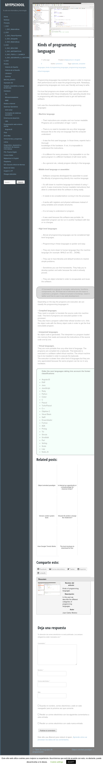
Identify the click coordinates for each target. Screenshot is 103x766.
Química (8, 76)
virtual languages (43, 71)
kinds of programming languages (57, 67)
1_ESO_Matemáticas (12, 29)
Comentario (42, 643)
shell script (8, 110)
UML (6, 121)
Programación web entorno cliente (13, 125)
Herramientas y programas (13, 139)
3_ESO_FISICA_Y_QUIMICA (15, 54)
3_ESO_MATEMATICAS (13, 51)
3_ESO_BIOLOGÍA (11, 48)
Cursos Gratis (8, 155)
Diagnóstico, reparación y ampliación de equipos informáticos (12, 147)
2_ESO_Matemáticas (12, 42)
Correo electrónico (44, 681)
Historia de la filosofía (12, 70)
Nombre (40, 670)
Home (6, 16)
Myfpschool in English (11, 158)
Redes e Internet (9, 103)
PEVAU (6, 64)
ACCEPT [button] (71, 762)
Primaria (7, 23)
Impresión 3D (8, 83)
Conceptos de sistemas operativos (13, 114)
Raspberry (7, 161)
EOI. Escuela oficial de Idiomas (14, 164)
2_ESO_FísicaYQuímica (13, 35)
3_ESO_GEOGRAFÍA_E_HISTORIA (17, 57)
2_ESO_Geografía (11, 39)
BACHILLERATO (9, 79)
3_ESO (6, 45)
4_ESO (6, 61)
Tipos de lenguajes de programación (43, 750)
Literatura (8, 73)
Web (39, 692)
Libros (6, 142)
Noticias (6, 20)
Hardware (7, 91)
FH (6, 94)
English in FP (8, 171)
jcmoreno (59, 63)
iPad (5, 132)
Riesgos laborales (10, 174)
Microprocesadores (11, 97)
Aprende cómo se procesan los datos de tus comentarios (62, 738)
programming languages (77, 67)
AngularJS (8, 129)
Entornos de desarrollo (11, 118)
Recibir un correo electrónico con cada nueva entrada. (61, 723)
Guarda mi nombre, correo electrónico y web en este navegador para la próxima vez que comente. (60, 706)
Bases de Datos (9, 168)
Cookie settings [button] (56, 761)
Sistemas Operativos (11, 107)
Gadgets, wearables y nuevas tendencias (14, 87)
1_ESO (6, 26)
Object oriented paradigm (83, 749)
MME (7, 100)
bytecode (75, 63)
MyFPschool (14, 4)
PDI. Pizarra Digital (10, 152)
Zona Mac (7, 135)
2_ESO (6, 32)
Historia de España (11, 67)
